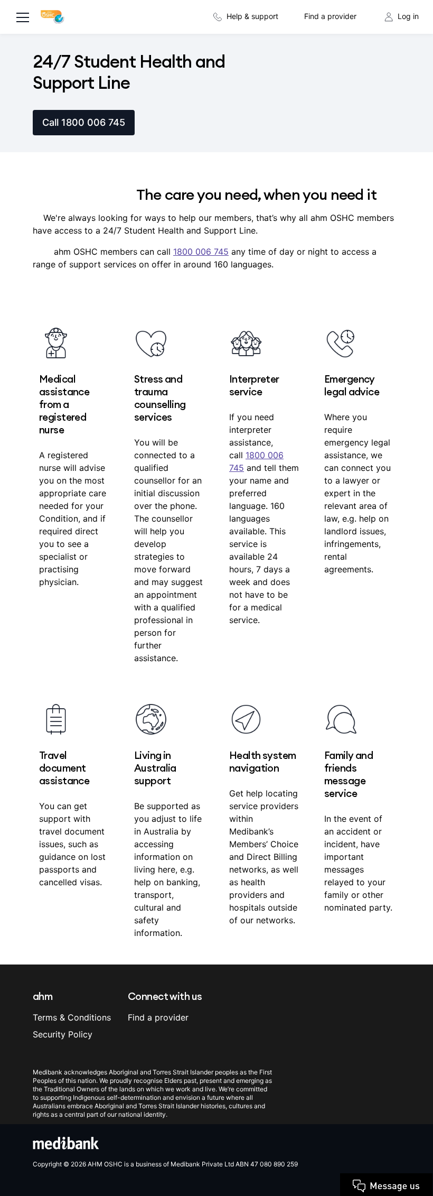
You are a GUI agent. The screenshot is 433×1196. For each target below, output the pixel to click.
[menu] (22, 18)
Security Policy (62, 1034)
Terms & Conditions (72, 1017)
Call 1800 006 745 (83, 122)
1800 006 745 (201, 251)
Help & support (252, 16)
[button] (400, 1188)
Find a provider (330, 16)
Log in (408, 16)
